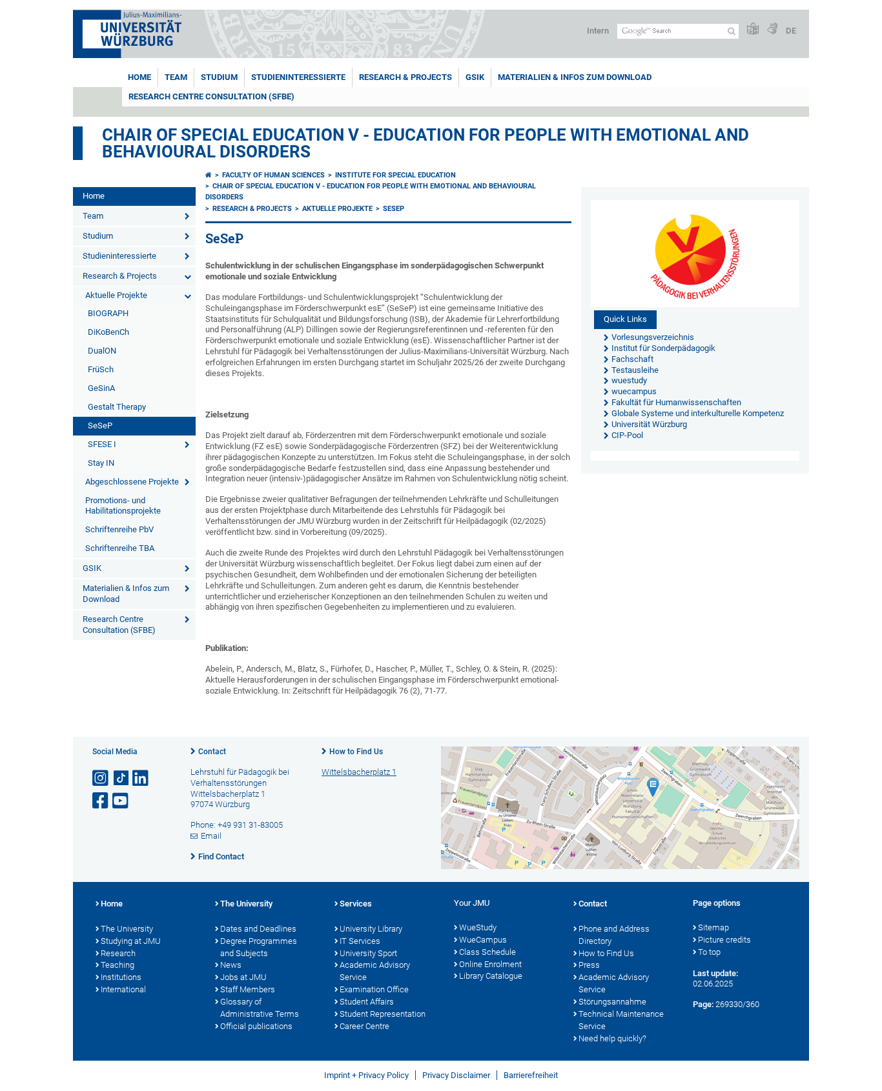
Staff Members (247, 989)
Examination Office (374, 989)
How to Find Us (356, 751)
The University (127, 929)
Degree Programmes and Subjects (258, 947)
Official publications (256, 1026)
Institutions (121, 977)
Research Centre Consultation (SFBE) (211, 96)
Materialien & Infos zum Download (574, 77)
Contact (212, 751)
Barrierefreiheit (531, 1075)
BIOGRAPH (108, 313)
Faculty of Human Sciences (273, 175)
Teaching (117, 965)
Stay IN (101, 463)
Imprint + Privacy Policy (366, 1075)
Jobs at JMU (243, 977)
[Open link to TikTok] (121, 778)
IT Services (360, 941)
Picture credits (724, 940)
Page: (703, 1004)
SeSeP (100, 425)
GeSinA (101, 388)
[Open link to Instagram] (101, 778)
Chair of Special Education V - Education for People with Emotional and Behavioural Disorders (425, 143)
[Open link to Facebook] (101, 801)
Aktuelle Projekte (116, 295)
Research (118, 953)
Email (211, 836)
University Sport (368, 953)
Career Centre (364, 1026)
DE (791, 30)
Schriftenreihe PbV (119, 529)
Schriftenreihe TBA (119, 548)
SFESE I (102, 444)
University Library (371, 929)
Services (356, 903)
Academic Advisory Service (375, 971)
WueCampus (483, 940)
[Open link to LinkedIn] (141, 778)
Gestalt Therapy (117, 407)
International (123, 989)
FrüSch (101, 369)
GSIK (475, 77)
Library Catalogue (490, 976)
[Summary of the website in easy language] (753, 29)
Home (139, 77)
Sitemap (713, 927)
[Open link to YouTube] (121, 801)
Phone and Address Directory (614, 935)
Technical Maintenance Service (621, 1020)
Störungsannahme (612, 1001)
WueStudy (478, 927)
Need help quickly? (612, 1038)
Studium (219, 77)
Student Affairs (367, 1001)
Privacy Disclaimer (456, 1075)
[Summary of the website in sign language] (772, 29)
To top (709, 952)
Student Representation (383, 1014)
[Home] (208, 175)
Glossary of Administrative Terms (259, 1008)
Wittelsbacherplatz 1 (359, 772)
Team (176, 77)
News (230, 965)
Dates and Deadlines (258, 929)
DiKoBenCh (108, 332)
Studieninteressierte (298, 77)
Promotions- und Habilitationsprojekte (123, 505)
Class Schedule (487, 952)
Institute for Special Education (395, 175)
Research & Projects (405, 77)
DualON (102, 350)
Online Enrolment (490, 964)
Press (589, 965)
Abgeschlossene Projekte (132, 481)
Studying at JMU (131, 941)
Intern (598, 30)
